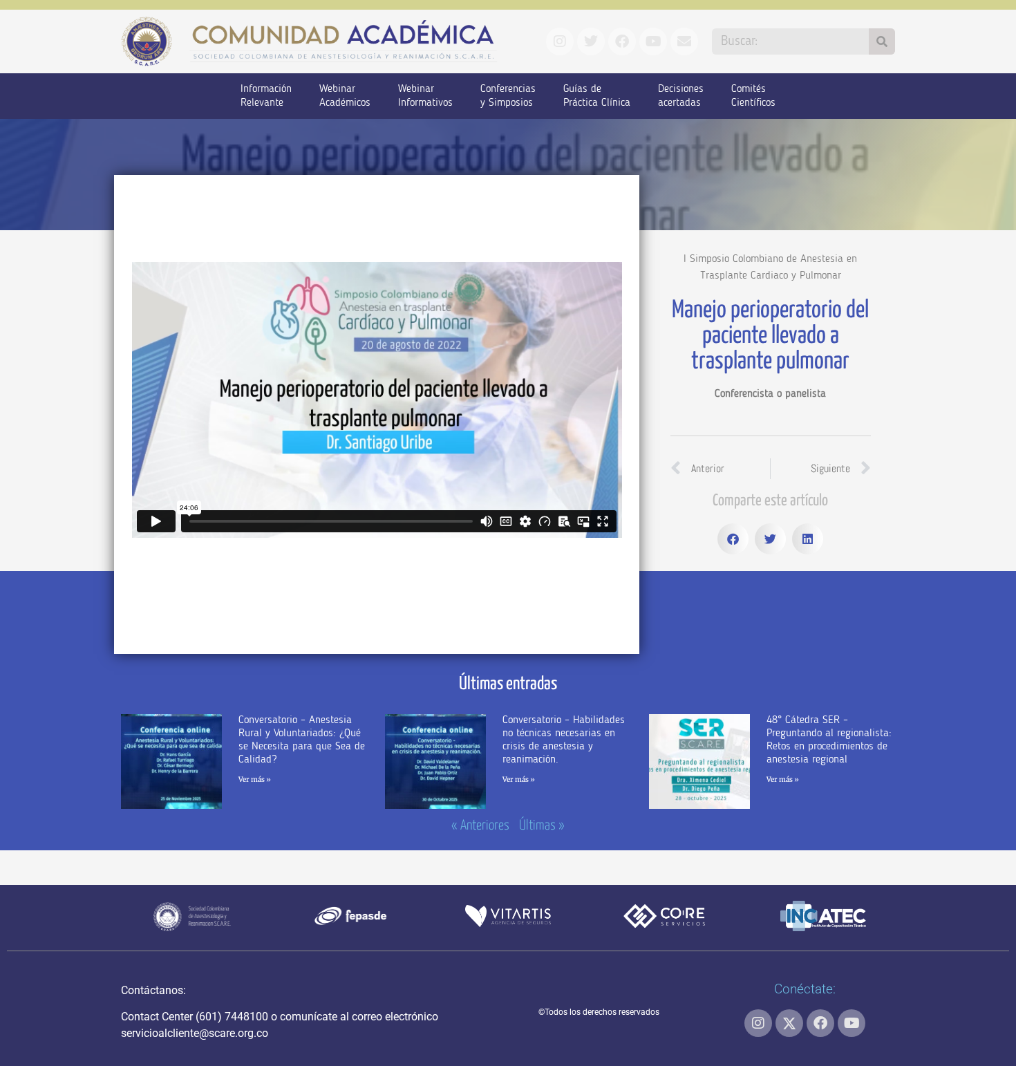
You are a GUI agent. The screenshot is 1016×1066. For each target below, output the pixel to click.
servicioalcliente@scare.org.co (194, 1033)
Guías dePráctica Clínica (596, 96)
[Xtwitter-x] (789, 1023)
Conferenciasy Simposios (508, 96)
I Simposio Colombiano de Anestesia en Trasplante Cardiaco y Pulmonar (770, 267)
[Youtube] (851, 1023)
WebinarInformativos (425, 96)
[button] (733, 538)
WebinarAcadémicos (344, 96)
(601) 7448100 (232, 1016)
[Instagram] (758, 1023)
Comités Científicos (753, 96)
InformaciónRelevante (266, 96)
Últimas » (542, 825)
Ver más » (254, 779)
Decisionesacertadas (681, 96)
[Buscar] (882, 41)
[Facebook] (820, 1023)
